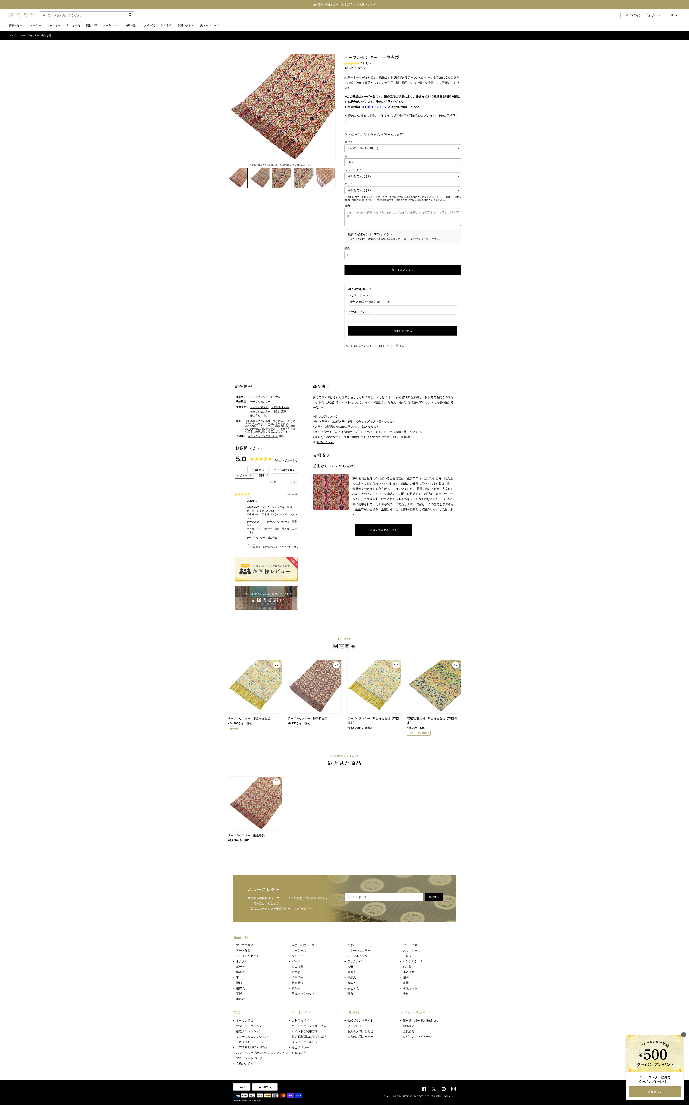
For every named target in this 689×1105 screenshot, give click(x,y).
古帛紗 (296, 972)
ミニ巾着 (297, 966)
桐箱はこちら (325, 442)
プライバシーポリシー (306, 1042)
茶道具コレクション (249, 1031)
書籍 (406, 983)
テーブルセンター (260, 401)
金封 (406, 993)
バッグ (296, 961)
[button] (290, 546)
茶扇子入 (353, 988)
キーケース (299, 950)
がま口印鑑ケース (303, 945)
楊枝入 (240, 988)
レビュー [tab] (242, 475)
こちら (417, 238)
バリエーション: (358, 295)
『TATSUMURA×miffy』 (252, 1047)
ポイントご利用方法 (305, 1031)
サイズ (348, 142)
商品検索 (408, 1026)
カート (407, 1042)
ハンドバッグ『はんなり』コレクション (262, 1053)
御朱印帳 (297, 977)
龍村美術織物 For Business (420, 1020)
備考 (347, 205)
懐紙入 (351, 977)
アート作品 (243, 950)
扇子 (406, 977)
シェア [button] (254, 544)
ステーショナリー (358, 950)
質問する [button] (259, 469)
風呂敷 (240, 999)
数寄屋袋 (297, 983)
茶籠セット (410, 988)
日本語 (241, 1087)
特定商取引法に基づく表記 (309, 1036)
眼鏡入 (296, 988)
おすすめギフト (259, 407)
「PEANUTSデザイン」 (251, 1042)
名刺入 (351, 972)
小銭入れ (408, 972)
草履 (239, 993)
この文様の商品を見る (383, 530)
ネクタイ (242, 961)
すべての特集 (244, 1020)
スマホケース (411, 950)
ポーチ (240, 966)
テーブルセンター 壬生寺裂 (262, 537)
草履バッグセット (303, 993)
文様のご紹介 (244, 1063)
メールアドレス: (358, 311)
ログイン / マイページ (417, 1036)
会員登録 (408, 1031)
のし (348, 184)
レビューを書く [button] (286, 469)
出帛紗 (240, 972)
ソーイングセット (247, 956)
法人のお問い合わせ (360, 1036)
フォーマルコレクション (252, 1036)
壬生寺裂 (255, 415)
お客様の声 (299, 1053)
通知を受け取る (402, 331)
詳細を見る (655, 1091)
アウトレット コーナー (251, 1058)
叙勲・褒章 (280, 411)
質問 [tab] (261, 475)
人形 (350, 966)
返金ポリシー (300, 1047)
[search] (87, 15)
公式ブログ (354, 1026)
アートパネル (411, 945)
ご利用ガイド (300, 1020)
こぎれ (351, 945)
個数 (347, 248)
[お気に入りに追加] (276, 665)
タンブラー (299, 956)
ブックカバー (356, 961)
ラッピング (352, 170)
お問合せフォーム (376, 107)
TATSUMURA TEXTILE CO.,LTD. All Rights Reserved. (429, 1096)
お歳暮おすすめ (280, 407)
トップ (12, 35)
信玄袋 (407, 966)
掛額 (239, 983)
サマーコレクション (249, 1026)
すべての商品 (244, 945)
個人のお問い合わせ (360, 1031)
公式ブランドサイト (360, 1020)
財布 (350, 993)
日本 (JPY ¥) (264, 1087)
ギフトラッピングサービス (379, 134)
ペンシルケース (413, 961)
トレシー (408, 956)
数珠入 (351, 983)
